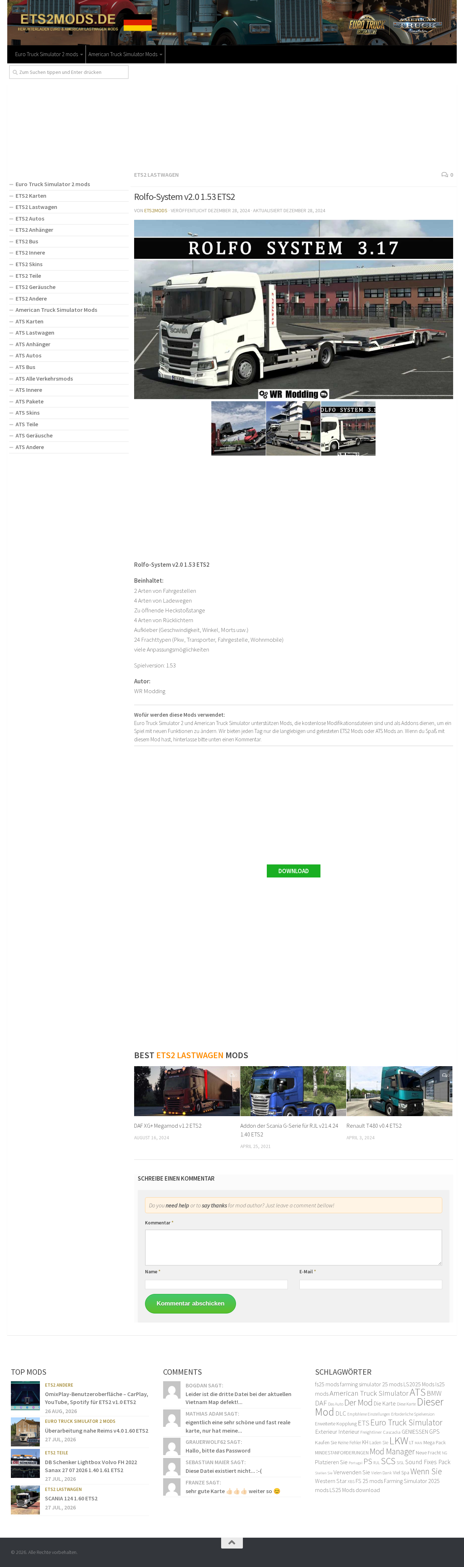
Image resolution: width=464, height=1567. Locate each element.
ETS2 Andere (31, 298)
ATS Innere (29, 389)
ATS (418, 1392)
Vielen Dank (381, 1472)
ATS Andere (30, 447)
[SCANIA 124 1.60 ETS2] (25, 1500)
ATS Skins (28, 412)
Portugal (355, 1463)
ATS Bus (25, 366)
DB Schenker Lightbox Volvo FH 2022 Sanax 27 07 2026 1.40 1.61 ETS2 (91, 1466)
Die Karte (385, 1403)
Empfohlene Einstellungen (368, 1414)
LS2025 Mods (418, 1384)
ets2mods (155, 210)
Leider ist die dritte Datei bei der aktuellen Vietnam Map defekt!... (238, 1397)
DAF (321, 1402)
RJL (376, 1462)
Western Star (331, 1481)
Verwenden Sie (352, 1472)
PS (368, 1461)
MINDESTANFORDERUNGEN (342, 1453)
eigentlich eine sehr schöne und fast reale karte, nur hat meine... (238, 1426)
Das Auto (335, 1404)
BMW (434, 1393)
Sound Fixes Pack (428, 1462)
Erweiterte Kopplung (336, 1423)
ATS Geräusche (34, 435)
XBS (351, 1481)
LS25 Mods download (355, 1489)
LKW (398, 1440)
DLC (340, 1414)
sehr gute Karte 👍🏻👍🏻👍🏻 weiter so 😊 (233, 1491)
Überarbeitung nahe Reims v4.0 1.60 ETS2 (96, 1430)
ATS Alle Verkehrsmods (44, 378)
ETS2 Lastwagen (156, 174)
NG (444, 1452)
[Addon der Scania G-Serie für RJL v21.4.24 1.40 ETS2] (293, 1091)
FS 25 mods (369, 1481)
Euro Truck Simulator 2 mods (46, 54)
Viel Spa (401, 1472)
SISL (400, 1462)
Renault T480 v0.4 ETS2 (374, 1125)
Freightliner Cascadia (380, 1432)
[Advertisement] (293, 116)
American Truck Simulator (369, 1393)
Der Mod (358, 1402)
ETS (363, 1423)
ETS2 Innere (30, 252)
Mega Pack (434, 1442)
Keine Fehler (349, 1443)
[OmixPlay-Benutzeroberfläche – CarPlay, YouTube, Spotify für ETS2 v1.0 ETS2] (25, 1395)
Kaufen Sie (326, 1442)
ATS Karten (30, 321)
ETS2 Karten (31, 195)
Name (153, 1272)
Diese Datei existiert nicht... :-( (224, 1471)
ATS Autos (28, 355)
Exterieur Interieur (337, 1432)
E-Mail (307, 1272)
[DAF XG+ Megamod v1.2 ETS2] (187, 1091)
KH (365, 1442)
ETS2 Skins (29, 264)
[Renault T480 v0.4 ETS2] (399, 1091)
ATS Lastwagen (35, 332)
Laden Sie (378, 1443)
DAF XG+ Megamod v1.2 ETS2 (168, 1125)
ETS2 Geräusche (35, 286)
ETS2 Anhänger (34, 229)
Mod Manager (392, 1451)
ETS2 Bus (27, 241)
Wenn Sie (426, 1471)
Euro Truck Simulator (406, 1422)
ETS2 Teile (28, 275)
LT (411, 1442)
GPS (434, 1432)
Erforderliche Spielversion (413, 1414)
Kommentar (159, 1223)
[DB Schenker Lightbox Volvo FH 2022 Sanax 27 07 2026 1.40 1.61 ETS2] (25, 1463)
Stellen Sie (323, 1472)
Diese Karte (406, 1404)
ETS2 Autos (30, 218)
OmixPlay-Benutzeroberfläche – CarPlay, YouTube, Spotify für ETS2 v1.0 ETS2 (96, 1397)
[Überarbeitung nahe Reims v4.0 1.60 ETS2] (25, 1432)
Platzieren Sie (331, 1462)
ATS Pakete (30, 401)
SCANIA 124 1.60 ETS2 (71, 1498)
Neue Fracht (428, 1452)
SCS (388, 1461)
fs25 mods (327, 1384)
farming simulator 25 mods (371, 1384)
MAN (418, 1443)
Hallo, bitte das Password (218, 1450)
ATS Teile (27, 424)
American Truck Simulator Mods (122, 54)
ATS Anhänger (33, 344)
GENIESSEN (415, 1432)
